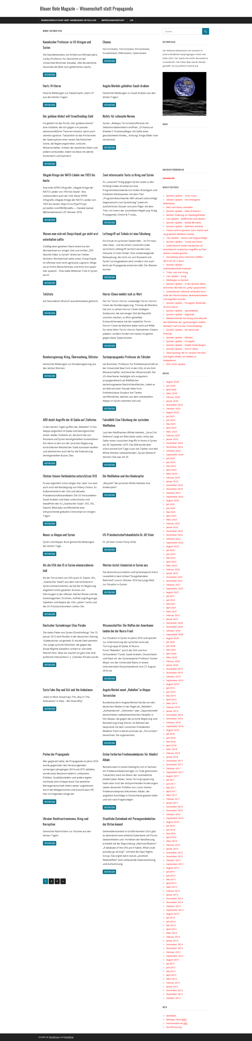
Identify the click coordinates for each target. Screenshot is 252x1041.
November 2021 (174, 580)
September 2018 (174, 726)
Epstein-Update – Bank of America (183, 211)
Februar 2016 (173, 844)
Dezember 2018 (174, 714)
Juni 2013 (170, 967)
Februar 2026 (173, 397)
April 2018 (171, 745)
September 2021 (174, 588)
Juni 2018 (170, 737)
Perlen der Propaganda (56, 754)
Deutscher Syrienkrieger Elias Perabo (64, 625)
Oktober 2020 (173, 630)
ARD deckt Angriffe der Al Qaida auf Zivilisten (69, 419)
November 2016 (174, 810)
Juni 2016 (170, 829)
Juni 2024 (170, 462)
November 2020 (174, 626)
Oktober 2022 (173, 538)
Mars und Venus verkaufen (179, 207)
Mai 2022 (171, 557)
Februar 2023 (173, 523)
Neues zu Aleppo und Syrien (59, 534)
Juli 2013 (170, 963)
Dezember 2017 (174, 760)
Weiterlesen (49, 74)
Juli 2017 (170, 779)
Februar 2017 (173, 799)
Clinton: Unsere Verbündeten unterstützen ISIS (70, 476)
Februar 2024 (173, 477)
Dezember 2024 (174, 442)
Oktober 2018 (173, 722)
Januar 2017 (172, 802)
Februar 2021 (173, 615)
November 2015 (174, 856)
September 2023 (174, 496)
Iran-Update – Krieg (176, 276)
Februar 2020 (173, 661)
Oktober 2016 (173, 814)
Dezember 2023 (174, 485)
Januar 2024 (172, 481)
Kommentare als (176, 1023)
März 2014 (171, 932)
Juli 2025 (170, 416)
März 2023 (171, 519)
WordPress (54, 1037)
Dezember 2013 (174, 944)
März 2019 (171, 703)
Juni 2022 (170, 554)
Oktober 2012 (173, 998)
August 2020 (172, 638)
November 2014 (174, 902)
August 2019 (172, 684)
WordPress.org (174, 1027)
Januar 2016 (172, 848)
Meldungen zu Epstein (177, 279)
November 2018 (174, 718)
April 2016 (171, 837)
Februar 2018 (173, 753)
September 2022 (174, 542)
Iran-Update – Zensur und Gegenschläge (186, 237)
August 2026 (172, 381)
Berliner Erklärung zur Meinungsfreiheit (185, 214)
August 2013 (172, 959)
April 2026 (171, 389)
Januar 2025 (172, 439)
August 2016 (172, 821)
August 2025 (172, 412)
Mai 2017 (171, 787)
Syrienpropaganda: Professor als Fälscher (127, 356)
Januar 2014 (172, 940)
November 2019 (174, 672)
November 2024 (174, 446)
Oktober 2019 (173, 676)
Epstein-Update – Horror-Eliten (182, 348)
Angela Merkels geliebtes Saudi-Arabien (126, 85)
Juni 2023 (170, 508)
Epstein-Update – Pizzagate (180, 341)
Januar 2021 (172, 619)
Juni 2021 (170, 600)
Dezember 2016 (174, 806)
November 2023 (174, 488)
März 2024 (171, 473)
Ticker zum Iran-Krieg (177, 272)
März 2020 (171, 657)
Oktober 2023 (173, 492)
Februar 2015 (173, 890)
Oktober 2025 (173, 408)
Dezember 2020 (174, 622)
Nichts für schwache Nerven (119, 116)
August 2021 (172, 592)
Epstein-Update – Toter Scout (181, 195)
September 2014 (174, 909)
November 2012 (174, 994)
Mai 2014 (171, 925)
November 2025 (174, 404)
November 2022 (174, 534)
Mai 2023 (171, 511)
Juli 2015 (170, 871)
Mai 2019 (171, 695)
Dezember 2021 (174, 576)
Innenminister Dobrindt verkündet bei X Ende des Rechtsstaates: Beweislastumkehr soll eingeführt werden (185, 295)
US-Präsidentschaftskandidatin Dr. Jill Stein (128, 534)
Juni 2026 (170, 385)
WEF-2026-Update (175, 364)
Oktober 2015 (173, 860)
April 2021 (171, 607)
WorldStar (69, 1037)
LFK (131, 20)
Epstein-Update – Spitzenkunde (182, 310)
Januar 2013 (172, 986)
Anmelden (171, 1015)
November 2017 (174, 764)
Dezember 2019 (174, 668)
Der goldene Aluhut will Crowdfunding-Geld (68, 116)
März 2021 (171, 611)
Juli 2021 (170, 596)
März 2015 (171, 886)
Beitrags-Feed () (176, 1019)
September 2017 (174, 772)
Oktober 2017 (173, 768)
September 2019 (174, 680)
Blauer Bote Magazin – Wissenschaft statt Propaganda (86, 8)
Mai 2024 (171, 466)
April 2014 (171, 929)
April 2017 (171, 791)
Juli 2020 (170, 641)
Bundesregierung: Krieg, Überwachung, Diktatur (70, 356)
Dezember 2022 (174, 531)
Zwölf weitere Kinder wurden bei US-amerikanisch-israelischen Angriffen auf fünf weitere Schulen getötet (184, 249)
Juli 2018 (170, 733)
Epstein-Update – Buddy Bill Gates (183, 222)
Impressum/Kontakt (113, 20)
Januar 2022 (172, 573)
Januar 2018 (172, 756)
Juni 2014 (170, 921)
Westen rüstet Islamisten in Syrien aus (125, 565)
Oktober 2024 (173, 450)
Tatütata (48, 294)
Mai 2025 (171, 423)
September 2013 (174, 955)
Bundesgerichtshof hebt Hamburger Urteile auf (68, 20)
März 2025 (171, 431)
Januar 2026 (172, 400)
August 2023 (172, 500)
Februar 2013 (173, 982)
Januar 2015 (172, 894)
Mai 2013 (171, 971)
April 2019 (171, 699)
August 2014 (172, 913)
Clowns (107, 42)
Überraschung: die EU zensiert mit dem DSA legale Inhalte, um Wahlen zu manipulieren (184, 356)
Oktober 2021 (173, 584)
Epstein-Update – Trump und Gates (184, 241)
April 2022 (171, 561)
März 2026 (171, 393)
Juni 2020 (170, 645)
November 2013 (174, 948)
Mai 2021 (171, 603)
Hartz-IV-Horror (52, 85)
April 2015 (171, 883)
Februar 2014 (173, 936)
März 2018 (171, 749)
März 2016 (171, 841)
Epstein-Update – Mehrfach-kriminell (184, 226)
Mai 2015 (171, 879)
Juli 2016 (170, 825)
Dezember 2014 (174, 898)
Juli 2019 (170, 687)
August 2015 (172, 867)
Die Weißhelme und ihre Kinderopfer (123, 476)
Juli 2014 (170, 917)
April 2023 (171, 515)
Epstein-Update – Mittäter (179, 337)
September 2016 (174, 818)
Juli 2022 (170, 550)
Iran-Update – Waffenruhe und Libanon (185, 218)
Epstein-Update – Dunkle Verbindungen (186, 345)
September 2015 (174, 864)
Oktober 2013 (173, 952)
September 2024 (174, 454)
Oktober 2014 (173, 906)
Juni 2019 (170, 691)
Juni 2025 (170, 420)
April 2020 (171, 653)
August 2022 (172, 546)
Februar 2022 (173, 569)
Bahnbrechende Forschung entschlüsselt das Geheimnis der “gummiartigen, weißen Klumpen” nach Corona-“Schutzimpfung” (185, 322)
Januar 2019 (172, 710)
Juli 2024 (170, 458)
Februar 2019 (173, 707)
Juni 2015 (170, 875)
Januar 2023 (172, 527)
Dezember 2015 (174, 852)
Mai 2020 (171, 649)
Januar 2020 (172, 665)
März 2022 (171, 565)
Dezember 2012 (174, 990)
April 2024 (171, 469)
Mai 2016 (171, 833)
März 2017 (171, 795)
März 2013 (171, 978)
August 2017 (172, 775)
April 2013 (171, 974)
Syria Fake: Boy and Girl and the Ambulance (68, 689)
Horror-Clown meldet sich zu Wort (122, 294)
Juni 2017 (170, 783)
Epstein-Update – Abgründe (180, 314)
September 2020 (174, 634)
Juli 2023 (170, 504)
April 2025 (171, 427)
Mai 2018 (171, 741)
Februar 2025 (173, 435)
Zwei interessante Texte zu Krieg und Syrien (128, 174)
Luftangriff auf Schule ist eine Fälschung (126, 233)
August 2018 (172, 730)
